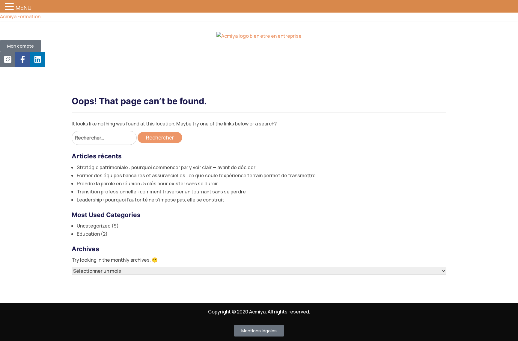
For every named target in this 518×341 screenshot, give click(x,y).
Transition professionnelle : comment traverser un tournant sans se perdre (161, 191)
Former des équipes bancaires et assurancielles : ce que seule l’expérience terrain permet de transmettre (196, 175)
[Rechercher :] (104, 138)
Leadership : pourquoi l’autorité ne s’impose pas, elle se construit (150, 199)
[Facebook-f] (22, 59)
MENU (23, 8)
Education (88, 234)
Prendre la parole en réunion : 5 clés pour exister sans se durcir (147, 183)
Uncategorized (94, 225)
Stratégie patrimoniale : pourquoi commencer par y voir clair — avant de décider (166, 167)
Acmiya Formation (20, 16)
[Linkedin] (37, 59)
